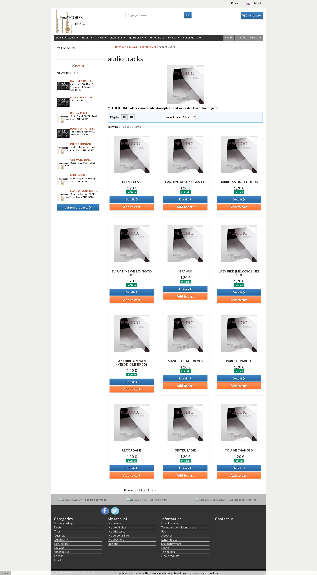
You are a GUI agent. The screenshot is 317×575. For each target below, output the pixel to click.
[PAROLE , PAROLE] (239, 333)
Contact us (224, 519)
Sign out (113, 543)
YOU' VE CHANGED (239, 450)
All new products (77, 207)
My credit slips (117, 527)
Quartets (116, 37)
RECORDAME (132, 450)
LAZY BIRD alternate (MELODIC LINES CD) (131, 362)
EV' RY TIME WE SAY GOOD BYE (132, 273)
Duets (86, 37)
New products (68, 73)
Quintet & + (136, 37)
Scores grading (66, 37)
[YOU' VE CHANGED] (239, 423)
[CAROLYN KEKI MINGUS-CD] (185, 154)
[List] (131, 117)
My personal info (118, 535)
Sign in (259, 3)
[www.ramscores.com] (78, 20)
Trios (100, 37)
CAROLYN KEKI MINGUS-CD (185, 182)
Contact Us (239, 3)
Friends (241, 37)
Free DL (254, 37)
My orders (114, 523)
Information (171, 519)
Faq (163, 531)
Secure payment (171, 543)
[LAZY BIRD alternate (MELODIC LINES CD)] (132, 333)
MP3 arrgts (157, 37)
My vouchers (116, 539)
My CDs (172, 37)
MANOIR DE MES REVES (185, 361)
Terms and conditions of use (178, 527)
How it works (169, 523)
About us (167, 535)
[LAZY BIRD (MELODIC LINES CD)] (239, 244)
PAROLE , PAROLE (239, 361)
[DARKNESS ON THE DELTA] (239, 154)
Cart (253, 15)
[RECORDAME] (132, 423)
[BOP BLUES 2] (132, 154)
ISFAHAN (185, 271)
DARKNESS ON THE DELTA (239, 182)
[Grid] (124, 117)
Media (229, 37)
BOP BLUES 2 (131, 182)
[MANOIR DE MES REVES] (185, 333)
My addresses (116, 531)
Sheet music (190, 37)
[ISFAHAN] (185, 244)
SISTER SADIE (185, 450)
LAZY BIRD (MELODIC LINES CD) (239, 273)
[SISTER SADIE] (185, 423)
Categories (63, 519)
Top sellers (168, 551)
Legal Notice (169, 539)
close (6, 573)
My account (117, 519)
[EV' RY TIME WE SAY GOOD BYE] (132, 244)
